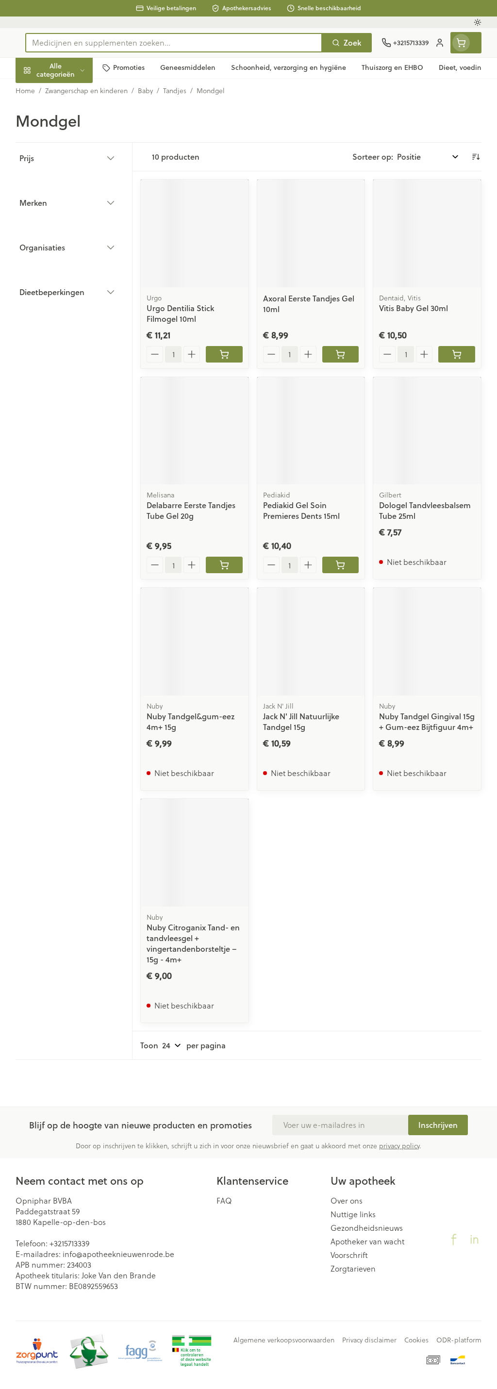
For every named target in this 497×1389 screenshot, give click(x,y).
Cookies (416, 1340)
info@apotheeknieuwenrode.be (118, 1253)
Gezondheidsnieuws (367, 1228)
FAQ (224, 1200)
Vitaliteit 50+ (77, 205)
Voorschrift (349, 1255)
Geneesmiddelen (77, 297)
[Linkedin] (474, 1239)
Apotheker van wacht (367, 1241)
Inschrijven (438, 1124)
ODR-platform (458, 1340)
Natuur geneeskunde (77, 228)
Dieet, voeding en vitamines (77, 147)
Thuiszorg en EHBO (77, 251)
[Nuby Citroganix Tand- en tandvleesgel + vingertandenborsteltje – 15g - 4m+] (194, 853)
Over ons (347, 1200)
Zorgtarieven (353, 1268)
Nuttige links (353, 1214)
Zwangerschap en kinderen (77, 178)
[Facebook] (454, 1239)
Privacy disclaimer (369, 1340)
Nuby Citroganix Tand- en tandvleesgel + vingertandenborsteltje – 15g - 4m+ (193, 943)
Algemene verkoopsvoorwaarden (283, 1340)
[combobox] (173, 42)
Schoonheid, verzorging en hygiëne (77, 116)
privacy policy (399, 1146)
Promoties (41, 90)
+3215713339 (69, 1243)
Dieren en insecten (77, 274)
